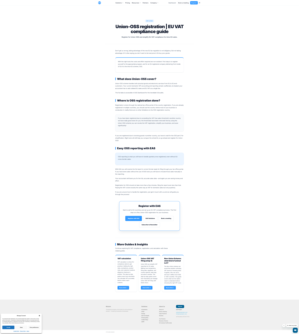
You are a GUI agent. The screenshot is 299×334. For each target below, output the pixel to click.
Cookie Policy (16, 331)
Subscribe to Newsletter (149, 225)
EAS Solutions (150, 218)
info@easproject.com (181, 314)
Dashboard (172, 3)
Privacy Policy (23, 331)
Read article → (123, 287)
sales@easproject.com (181, 312)
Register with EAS (133, 218)
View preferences (34, 327)
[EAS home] (102, 3)
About (28, 331)
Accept (8, 327)
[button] (39, 315)
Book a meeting (166, 218)
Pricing (127, 3)
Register (194, 3)
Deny (21, 327)
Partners (145, 3)
